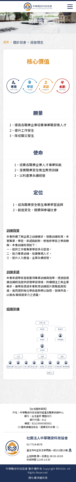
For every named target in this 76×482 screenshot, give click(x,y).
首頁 (6, 42)
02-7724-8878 (34, 444)
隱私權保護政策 (38, 478)
